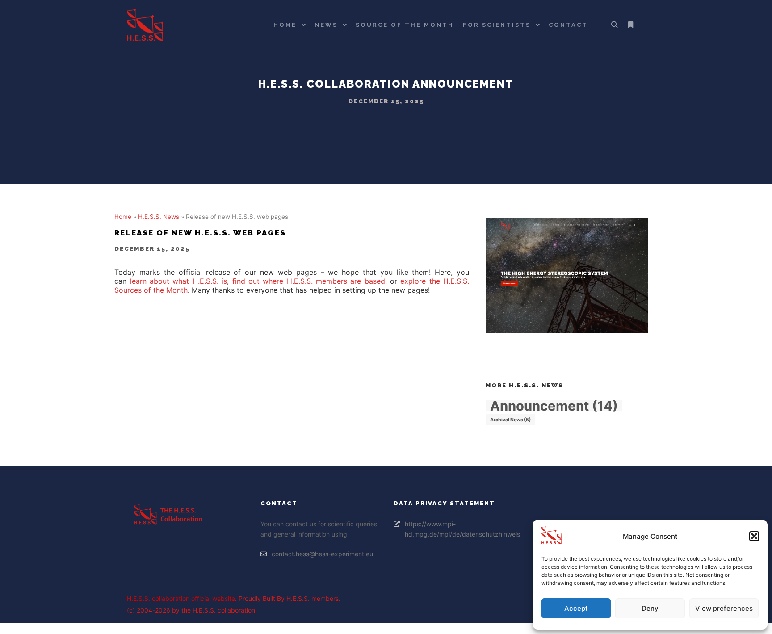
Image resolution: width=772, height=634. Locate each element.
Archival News (510, 420)
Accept (576, 608)
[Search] (614, 25)
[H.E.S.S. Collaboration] (145, 25)
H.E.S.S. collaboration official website (181, 598)
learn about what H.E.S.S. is (178, 281)
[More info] (630, 25)
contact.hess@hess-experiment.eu (322, 554)
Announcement (463, 83)
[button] (754, 536)
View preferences (724, 608)
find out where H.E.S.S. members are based (308, 281)
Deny (650, 608)
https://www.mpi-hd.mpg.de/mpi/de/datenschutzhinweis (458, 529)
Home (122, 216)
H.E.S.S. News (158, 216)
